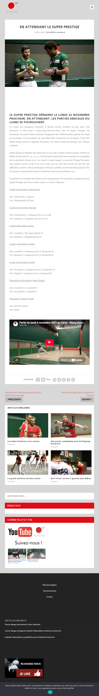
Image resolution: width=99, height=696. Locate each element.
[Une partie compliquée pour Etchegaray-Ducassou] (71, 425)
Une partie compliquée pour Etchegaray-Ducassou (71, 442)
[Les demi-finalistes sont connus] (27, 425)
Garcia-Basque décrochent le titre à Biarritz (22, 624)
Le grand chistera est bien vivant (24, 478)
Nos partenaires (49, 591)
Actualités (51, 32)
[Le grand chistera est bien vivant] (27, 462)
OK (50, 692)
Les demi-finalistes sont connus (23, 441)
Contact (49, 597)
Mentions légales (50, 585)
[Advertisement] (52, 94)
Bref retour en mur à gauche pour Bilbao (71, 478)
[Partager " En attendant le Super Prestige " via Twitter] (43, 379)
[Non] (95, 689)
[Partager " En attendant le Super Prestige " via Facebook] (37, 379)
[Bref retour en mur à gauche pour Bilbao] (71, 462)
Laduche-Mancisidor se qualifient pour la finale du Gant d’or (30, 637)
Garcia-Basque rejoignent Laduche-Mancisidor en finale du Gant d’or (33, 631)
